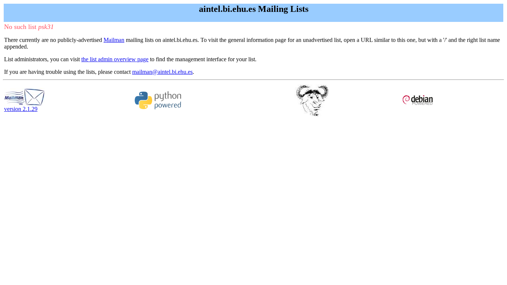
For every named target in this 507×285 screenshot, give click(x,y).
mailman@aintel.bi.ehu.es (162, 72)
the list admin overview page (114, 59)
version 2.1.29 (20, 109)
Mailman (114, 40)
